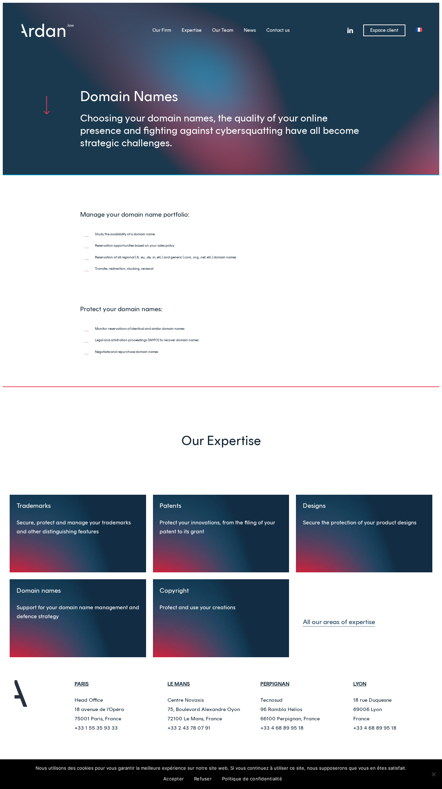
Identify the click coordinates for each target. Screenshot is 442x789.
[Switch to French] (419, 30)
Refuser (203, 778)
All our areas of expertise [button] (339, 622)
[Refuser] (433, 774)
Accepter (173, 778)
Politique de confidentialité (252, 778)
